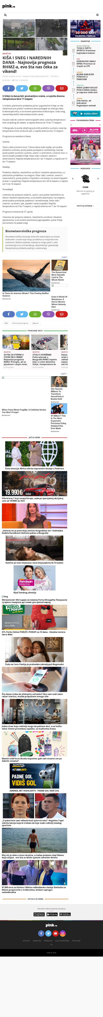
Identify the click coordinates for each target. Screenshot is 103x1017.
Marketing (37, 941)
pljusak (35, 323)
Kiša (6, 323)
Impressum (48, 941)
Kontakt (26, 941)
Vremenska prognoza (20, 323)
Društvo (7, 53)
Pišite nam (76, 941)
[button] (5, 346)
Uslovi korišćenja (62, 941)
